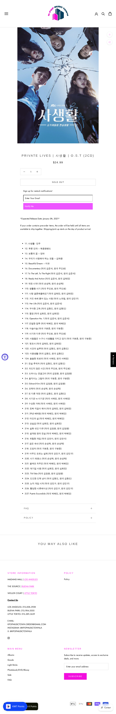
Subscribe (75, 676)
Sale (9, 674)
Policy (29, 518)
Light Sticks (13, 664)
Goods (11, 659)
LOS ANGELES (31, 579)
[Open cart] (110, 13)
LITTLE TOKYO (30, 593)
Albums (11, 654)
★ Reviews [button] (113, 360)
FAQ (26, 508)
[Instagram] (9, 638)
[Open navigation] (6, 13)
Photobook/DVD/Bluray (18, 669)
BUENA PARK (28, 586)
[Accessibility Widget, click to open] (5, 357)
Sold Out (58, 182)
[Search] (103, 13)
